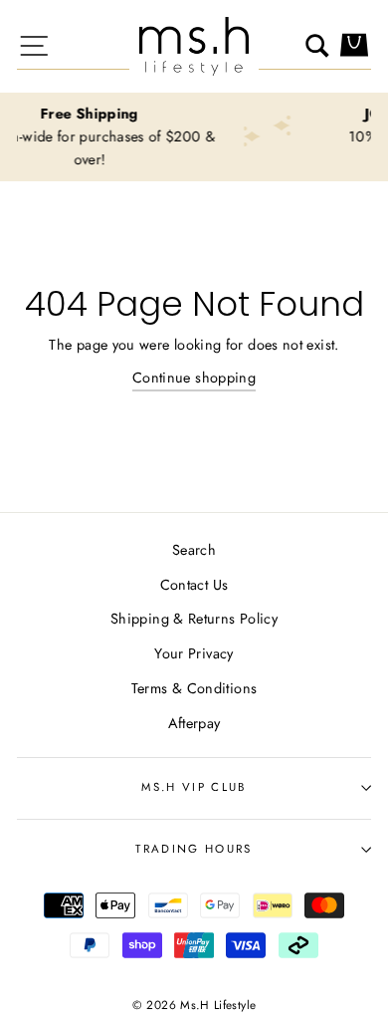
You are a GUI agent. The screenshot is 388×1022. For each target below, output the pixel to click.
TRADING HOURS (193, 849)
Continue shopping (194, 377)
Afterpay (194, 723)
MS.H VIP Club (193, 787)
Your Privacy (193, 653)
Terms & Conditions (194, 688)
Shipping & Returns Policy (194, 619)
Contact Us (194, 585)
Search (194, 550)
